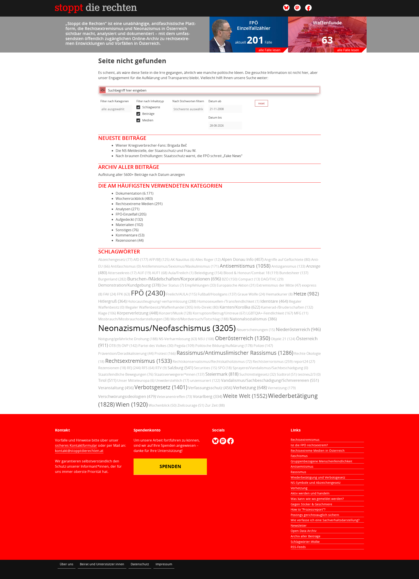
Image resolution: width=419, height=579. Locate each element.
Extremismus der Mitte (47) (278, 285)
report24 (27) (304, 361)
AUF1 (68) (159, 272)
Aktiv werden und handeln (310, 493)
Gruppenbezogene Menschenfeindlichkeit (321, 461)
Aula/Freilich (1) (181, 272)
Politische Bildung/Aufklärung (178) (224, 345)
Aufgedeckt (125, 219)
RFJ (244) (134, 367)
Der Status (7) (172, 285)
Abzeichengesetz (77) (115, 259)
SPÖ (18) (225, 367)
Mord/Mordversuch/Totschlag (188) (199, 319)
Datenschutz (140, 564)
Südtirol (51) (287, 374)
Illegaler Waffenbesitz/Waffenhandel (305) (159, 307)
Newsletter (299, 525)
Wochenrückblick (130, 198)
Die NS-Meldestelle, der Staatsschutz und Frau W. (156, 150)
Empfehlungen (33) (200, 285)
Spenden (170, 466)
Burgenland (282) (112, 279)
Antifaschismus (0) (126, 266)
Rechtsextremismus (305, 440)
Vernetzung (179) (282, 387)
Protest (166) (165, 353)
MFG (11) (301, 313)
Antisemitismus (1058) (245, 266)
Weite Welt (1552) (245, 395)
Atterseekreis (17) (122, 272)
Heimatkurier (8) (279, 294)
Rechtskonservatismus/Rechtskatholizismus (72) (212, 361)
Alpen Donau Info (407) (242, 259)
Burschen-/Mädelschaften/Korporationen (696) (174, 279)
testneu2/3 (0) (309, 374)
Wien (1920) (132, 404)
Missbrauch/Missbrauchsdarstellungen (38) (134, 319)
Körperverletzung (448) (137, 313)
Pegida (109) (184, 345)
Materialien (125, 224)
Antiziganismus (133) (288, 266)
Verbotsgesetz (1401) (160, 387)
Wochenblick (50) (163, 405)
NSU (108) (206, 338)
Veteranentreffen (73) (174, 396)
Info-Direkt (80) (206, 307)
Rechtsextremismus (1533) (138, 360)
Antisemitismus (302, 466)
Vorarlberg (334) (207, 396)
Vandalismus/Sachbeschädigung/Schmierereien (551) (270, 380)
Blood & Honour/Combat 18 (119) (250, 272)
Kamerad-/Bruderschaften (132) (287, 307)
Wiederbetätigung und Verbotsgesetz (318, 477)
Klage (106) (107, 313)
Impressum (164, 564)
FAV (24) (109, 294)
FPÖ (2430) (148, 293)
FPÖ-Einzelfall (126, 214)
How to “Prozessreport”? (308, 509)
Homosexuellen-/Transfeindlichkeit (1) (228, 301)
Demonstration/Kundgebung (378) (129, 285)
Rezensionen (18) (112, 367)
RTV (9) (161, 367)
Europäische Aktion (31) (236, 285)
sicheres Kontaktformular (76, 445)
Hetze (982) (306, 293)
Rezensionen (126, 240)
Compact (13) (249, 279)
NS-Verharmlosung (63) (178, 338)
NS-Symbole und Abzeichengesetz (316, 483)
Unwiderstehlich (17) (172, 380)
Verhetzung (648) (250, 388)
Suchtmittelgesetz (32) (257, 374)
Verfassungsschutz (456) (210, 387)
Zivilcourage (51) (190, 405)
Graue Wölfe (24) (251, 294)
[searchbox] (116, 109)
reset (261, 103)
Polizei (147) (263, 345)
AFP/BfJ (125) (159, 259)
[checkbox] (152, 107)
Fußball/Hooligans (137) (217, 294)
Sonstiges (124, 230)
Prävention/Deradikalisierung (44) (126, 353)
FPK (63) (123, 294)
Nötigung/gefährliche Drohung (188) (128, 338)
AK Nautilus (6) (182, 259)
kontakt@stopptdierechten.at (79, 450)
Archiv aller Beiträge (305, 536)
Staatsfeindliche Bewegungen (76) (125, 374)
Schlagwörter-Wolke (305, 542)
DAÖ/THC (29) (272, 279)
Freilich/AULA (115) (181, 294)
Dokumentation (129, 193)
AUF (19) (144, 272)
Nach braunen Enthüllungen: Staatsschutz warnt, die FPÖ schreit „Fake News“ (179, 155)
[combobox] (116, 108)
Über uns (66, 564)
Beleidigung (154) (208, 272)
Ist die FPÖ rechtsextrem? (309, 445)
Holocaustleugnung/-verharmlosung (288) (161, 301)
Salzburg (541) (180, 367)
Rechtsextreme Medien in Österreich (318, 450)
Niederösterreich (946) (298, 329)
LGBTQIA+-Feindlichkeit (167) (269, 313)
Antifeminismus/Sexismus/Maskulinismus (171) (180, 266)
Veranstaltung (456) (116, 387)
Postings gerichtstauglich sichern (315, 515)
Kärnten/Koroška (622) (240, 307)
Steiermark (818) (222, 374)
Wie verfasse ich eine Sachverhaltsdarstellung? (325, 520)
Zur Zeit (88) (215, 405)
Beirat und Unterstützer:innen (102, 564)
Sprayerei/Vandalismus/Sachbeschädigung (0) (270, 367)
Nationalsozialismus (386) (253, 318)
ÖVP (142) (129, 345)
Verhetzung (299, 488)
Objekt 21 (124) (283, 338)
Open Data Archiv (303, 531)
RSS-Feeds (298, 547)
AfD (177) (140, 259)
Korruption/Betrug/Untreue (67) (219, 313)
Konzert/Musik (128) (175, 313)
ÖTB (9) (115, 345)
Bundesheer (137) (293, 272)
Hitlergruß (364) (112, 301)
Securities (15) (205, 367)
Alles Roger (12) (208, 259)
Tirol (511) (107, 380)
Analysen (123, 209)
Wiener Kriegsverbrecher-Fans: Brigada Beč (151, 145)
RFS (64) (148, 367)
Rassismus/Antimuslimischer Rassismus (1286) (235, 352)
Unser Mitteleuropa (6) (136, 380)
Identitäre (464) (274, 301)
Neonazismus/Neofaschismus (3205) (167, 328)
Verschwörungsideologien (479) (127, 396)
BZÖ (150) (229, 279)
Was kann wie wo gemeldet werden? (317, 499)
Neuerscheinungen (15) (256, 329)
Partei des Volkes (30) (155, 345)
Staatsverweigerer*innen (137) (179, 374)
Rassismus (298, 472)
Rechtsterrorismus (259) (273, 361)
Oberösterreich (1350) (242, 338)
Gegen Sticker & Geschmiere (311, 504)
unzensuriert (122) (205, 380)
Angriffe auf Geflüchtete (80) (287, 259)
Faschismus (299, 456)
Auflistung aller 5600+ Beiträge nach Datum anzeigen (141, 174)
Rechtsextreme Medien (135, 203)
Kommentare (126, 235)
